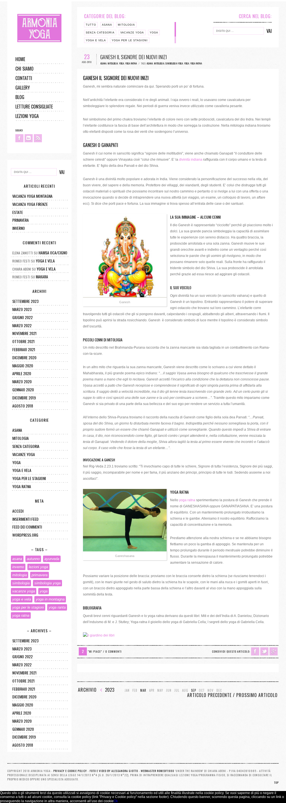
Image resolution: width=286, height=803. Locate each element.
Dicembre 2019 (24, 398)
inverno (18, 567)
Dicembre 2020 (24, 357)
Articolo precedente (209, 695)
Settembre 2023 (25, 301)
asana (17, 430)
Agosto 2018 (22, 406)
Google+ (274, 651)
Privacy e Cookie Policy (70, 771)
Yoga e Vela (45, 261)
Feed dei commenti (27, 527)
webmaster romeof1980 (157, 771)
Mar (143, 690)
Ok (116, 801)
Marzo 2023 (22, 309)
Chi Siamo (24, 68)
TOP (276, 782)
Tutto (91, 24)
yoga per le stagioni (29, 478)
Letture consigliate (34, 106)
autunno (33, 559)
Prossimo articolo (257, 695)
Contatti (23, 78)
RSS (38, 138)
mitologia (20, 438)
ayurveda (51, 559)
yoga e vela (21, 470)
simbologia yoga (47, 583)
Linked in (29, 138)
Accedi (17, 511)
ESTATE (17, 212)
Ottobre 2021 (23, 341)
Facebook (19, 138)
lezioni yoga (38, 567)
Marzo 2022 (22, 325)
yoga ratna (21, 486)
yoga (16, 462)
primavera (20, 220)
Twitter (264, 651)
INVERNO (18, 228)
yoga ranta (57, 607)
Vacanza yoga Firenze (30, 204)
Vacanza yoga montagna (32, 196)
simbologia (21, 583)
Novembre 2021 (24, 333)
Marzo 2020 (22, 381)
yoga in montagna (50, 599)
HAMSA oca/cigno (53, 252)
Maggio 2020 (22, 365)
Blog (19, 97)
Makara (42, 276)
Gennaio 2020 (23, 389)
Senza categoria (25, 446)
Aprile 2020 (21, 373)
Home (20, 59)
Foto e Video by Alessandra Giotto (114, 771)
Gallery (22, 87)
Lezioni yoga (27, 116)
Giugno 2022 (22, 317)
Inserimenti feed (25, 519)
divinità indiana (190, 159)
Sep (193, 690)
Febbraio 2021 (23, 349)
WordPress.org (25, 535)
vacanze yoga (23, 454)
